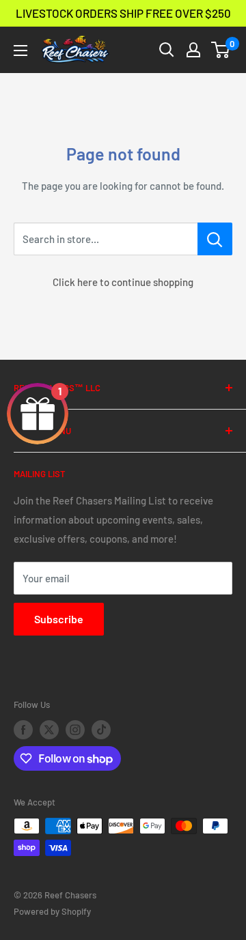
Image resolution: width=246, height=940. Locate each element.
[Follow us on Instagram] (75, 729)
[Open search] (166, 49)
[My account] (193, 49)
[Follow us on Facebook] (23, 729)
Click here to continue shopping (123, 282)
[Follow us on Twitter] (49, 729)
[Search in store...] (214, 239)
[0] (221, 50)
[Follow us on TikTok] (101, 729)
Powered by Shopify (52, 911)
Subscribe (58, 618)
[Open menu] (20, 50)
